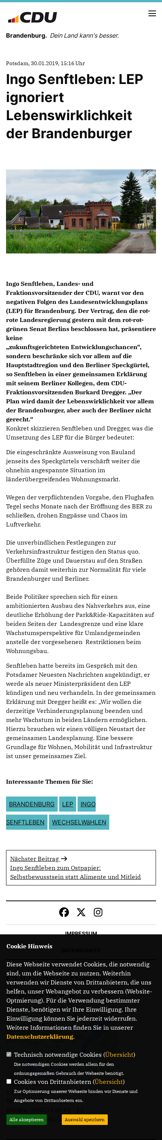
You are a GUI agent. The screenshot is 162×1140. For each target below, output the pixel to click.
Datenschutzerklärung (39, 1036)
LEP (67, 804)
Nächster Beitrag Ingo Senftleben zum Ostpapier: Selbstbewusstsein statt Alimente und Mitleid (75, 868)
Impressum (81, 933)
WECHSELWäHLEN (79, 822)
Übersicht (119, 1054)
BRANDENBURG (32, 804)
